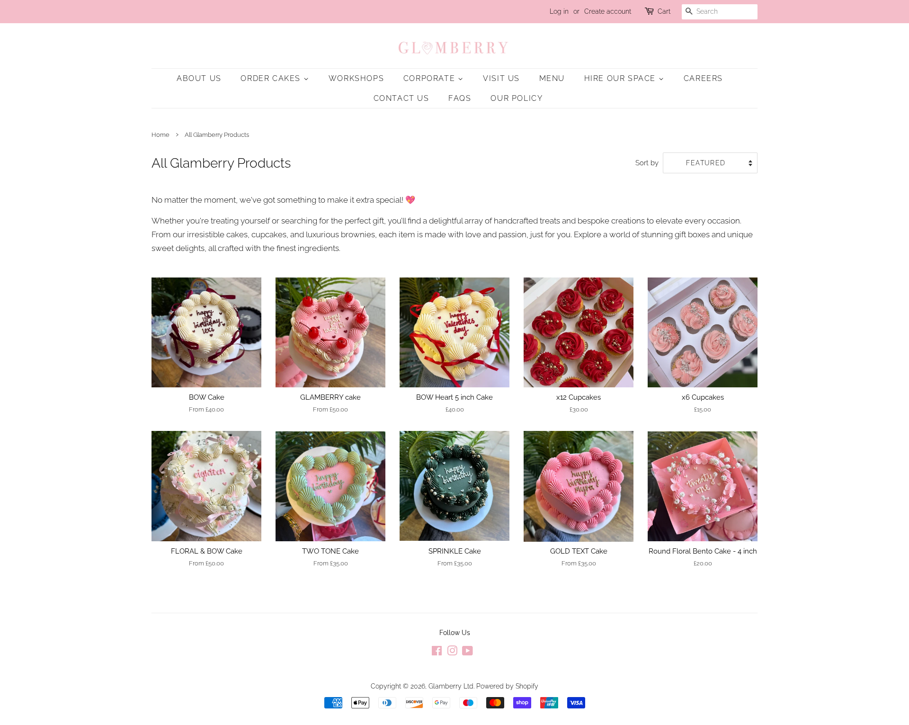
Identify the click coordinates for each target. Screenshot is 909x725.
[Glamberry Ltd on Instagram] (452, 652)
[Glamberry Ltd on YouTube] (467, 652)
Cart (664, 11)
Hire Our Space (621, 78)
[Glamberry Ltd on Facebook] (436, 652)
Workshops (356, 78)
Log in (559, 11)
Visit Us (501, 78)
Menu (552, 78)
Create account (607, 11)
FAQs (459, 98)
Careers (703, 78)
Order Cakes (272, 78)
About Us (199, 78)
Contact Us (401, 98)
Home (160, 134)
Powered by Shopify (507, 686)
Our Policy (516, 98)
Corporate (430, 78)
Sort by (647, 163)
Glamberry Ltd (450, 686)
